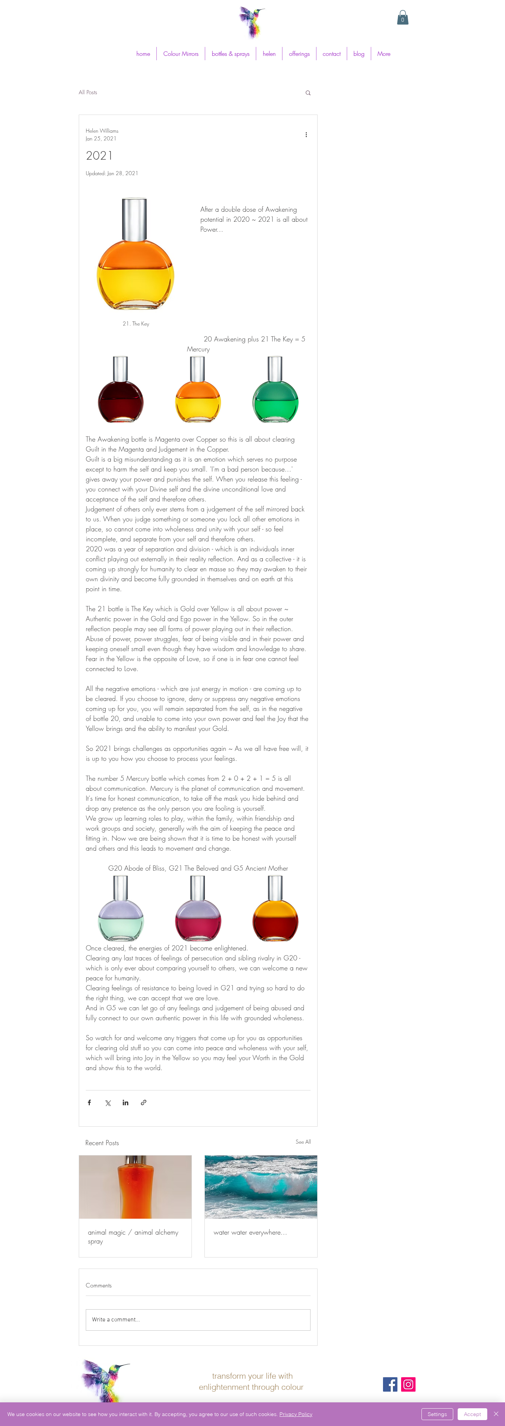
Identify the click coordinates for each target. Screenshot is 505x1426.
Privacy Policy (295, 1414)
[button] (403, 17)
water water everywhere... (250, 1232)
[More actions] (306, 134)
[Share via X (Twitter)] (107, 1102)
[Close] (496, 1414)
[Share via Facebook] (89, 1102)
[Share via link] (143, 1102)
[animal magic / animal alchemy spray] (135, 1187)
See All (303, 1141)
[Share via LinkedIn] (125, 1102)
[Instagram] (408, 1384)
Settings (437, 1414)
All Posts (88, 92)
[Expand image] (121, 389)
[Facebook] (390, 1384)
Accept (472, 1414)
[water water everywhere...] (261, 1187)
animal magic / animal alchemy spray (133, 1236)
